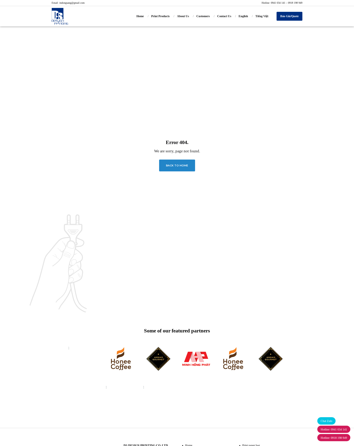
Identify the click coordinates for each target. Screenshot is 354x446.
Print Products (160, 16)
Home (140, 16)
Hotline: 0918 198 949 (334, 437)
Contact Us (224, 16)
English (243, 16)
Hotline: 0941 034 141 (334, 429)
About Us (183, 16)
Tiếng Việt (261, 16)
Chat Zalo (326, 421)
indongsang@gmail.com (72, 2)
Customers (203, 16)
